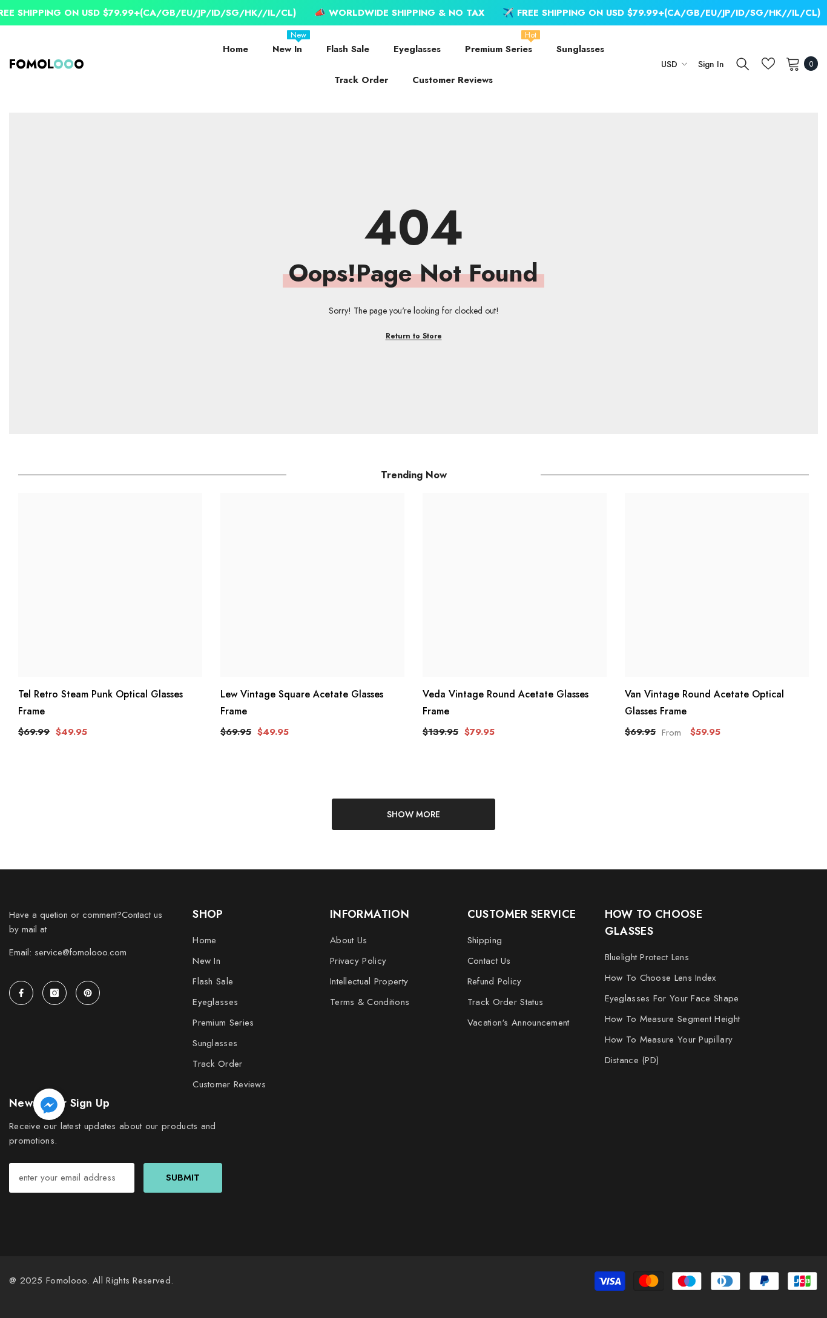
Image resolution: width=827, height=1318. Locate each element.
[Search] (743, 63)
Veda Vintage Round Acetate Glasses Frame (505, 702)
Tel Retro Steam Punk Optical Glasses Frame (100, 702)
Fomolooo (66, 1280)
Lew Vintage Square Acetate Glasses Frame (301, 702)
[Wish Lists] (768, 63)
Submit (183, 1177)
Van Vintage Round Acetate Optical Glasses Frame (704, 702)
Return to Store (414, 336)
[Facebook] (21, 993)
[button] (49, 1104)
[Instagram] (54, 993)
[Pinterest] (88, 993)
